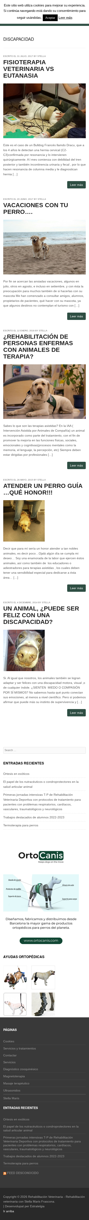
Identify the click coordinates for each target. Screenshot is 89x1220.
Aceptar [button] (50, 17)
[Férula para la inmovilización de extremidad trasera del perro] (43, 1013)
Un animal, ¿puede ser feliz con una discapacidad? (41, 615)
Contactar (10, 1055)
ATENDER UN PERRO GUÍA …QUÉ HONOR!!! (42, 489)
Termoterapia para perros (20, 825)
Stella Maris (11, 1098)
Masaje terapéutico (16, 1083)
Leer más (76, 184)
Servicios (9, 1062)
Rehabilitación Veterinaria (45, 1196)
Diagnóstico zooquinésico (20, 1069)
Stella (41, 56)
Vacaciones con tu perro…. (35, 208)
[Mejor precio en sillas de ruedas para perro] (15, 986)
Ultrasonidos (11, 1090)
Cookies (8, 1041)
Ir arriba (8, 1211)
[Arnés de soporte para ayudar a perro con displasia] (15, 1013)
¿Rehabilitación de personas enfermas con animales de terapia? (38, 346)
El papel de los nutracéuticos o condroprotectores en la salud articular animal (41, 1128)
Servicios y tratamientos (19, 1048)
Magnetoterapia (14, 1076)
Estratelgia (37, 1206)
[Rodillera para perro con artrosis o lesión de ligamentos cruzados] (43, 986)
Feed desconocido (23, 1173)
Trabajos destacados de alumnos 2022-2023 (33, 817)
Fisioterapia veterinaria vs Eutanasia (28, 69)
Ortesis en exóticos (16, 773)
